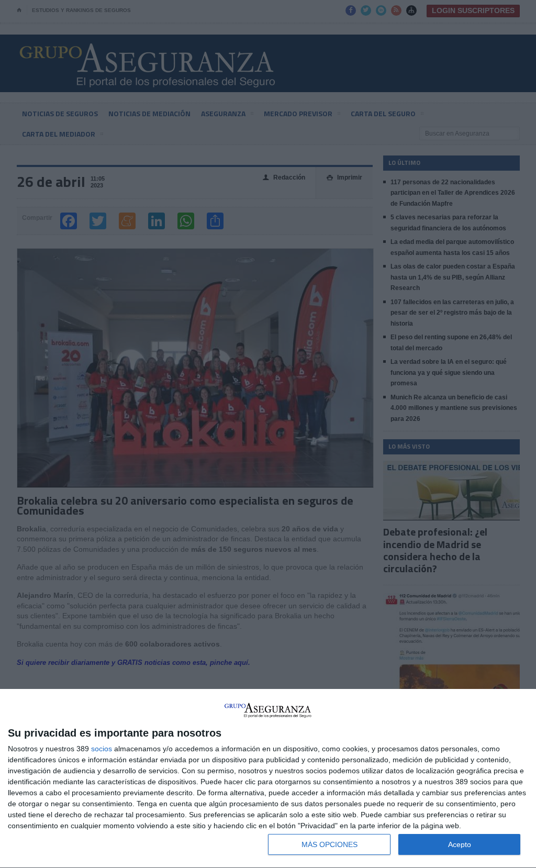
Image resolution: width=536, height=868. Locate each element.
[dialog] (268, 778)
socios (101, 748)
